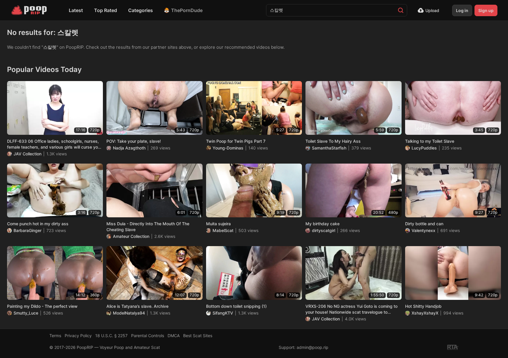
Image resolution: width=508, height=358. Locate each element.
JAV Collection (27, 153)
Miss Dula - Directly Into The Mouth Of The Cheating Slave (147, 226)
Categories (140, 10)
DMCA (174, 335)
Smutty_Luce (26, 312)
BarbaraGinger (27, 230)
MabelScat (223, 230)
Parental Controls (147, 335)
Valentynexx (423, 230)
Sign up (486, 10)
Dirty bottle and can (424, 223)
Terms (55, 335)
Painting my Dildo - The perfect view (42, 306)
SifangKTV (223, 312)
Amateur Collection (131, 236)
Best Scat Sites (197, 335)
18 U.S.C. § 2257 (111, 335)
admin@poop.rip (312, 347)
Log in (462, 10)
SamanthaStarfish (329, 147)
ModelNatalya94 (129, 312)
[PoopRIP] (30, 10)
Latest (76, 10)
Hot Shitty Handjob (423, 306)
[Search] (401, 10)
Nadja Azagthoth (129, 147)
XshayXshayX (425, 312)
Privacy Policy (78, 335)
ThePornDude (187, 10)
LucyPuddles (424, 147)
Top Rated (105, 10)
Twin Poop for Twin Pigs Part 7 (235, 141)
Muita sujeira (218, 223)
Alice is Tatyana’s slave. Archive (137, 306)
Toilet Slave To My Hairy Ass (333, 141)
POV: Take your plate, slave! (133, 141)
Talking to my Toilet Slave (429, 141)
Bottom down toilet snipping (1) (236, 306)
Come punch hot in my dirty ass (37, 223)
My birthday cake (322, 223)
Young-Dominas (228, 147)
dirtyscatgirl (323, 230)
